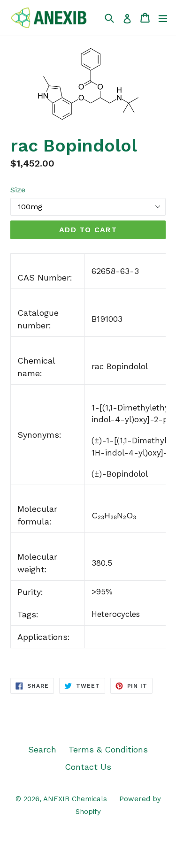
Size (17, 189)
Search (42, 749)
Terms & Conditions (108, 749)
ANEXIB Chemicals (75, 799)
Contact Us (88, 767)
